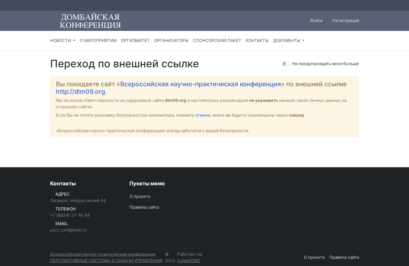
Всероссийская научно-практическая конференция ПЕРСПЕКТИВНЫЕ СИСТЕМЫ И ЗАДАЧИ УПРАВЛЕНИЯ (106, 257)
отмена (202, 115)
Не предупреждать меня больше (325, 63)
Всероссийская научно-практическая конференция (200, 84)
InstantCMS (188, 260)
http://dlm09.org (80, 91)
